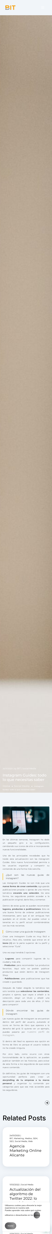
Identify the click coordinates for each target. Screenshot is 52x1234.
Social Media (22, 786)
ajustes (37, 1215)
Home (6, 786)
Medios (28, 1138)
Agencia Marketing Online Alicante (25, 1150)
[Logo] (10, 7)
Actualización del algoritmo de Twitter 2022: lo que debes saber (25, 1196)
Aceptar (10, 1226)
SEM (35, 1138)
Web (30, 1141)
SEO (12, 1141)
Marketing (19, 1138)
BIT (19, 768)
